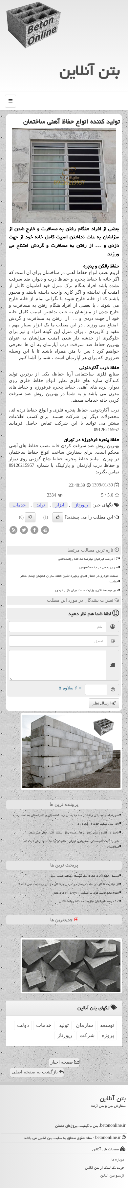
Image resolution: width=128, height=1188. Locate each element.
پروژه (108, 1035)
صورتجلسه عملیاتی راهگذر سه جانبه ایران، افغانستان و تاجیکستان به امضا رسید (65, 815)
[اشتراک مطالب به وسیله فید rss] (13, 529)
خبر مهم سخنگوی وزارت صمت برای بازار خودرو (86, 590)
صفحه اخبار (62, 1062)
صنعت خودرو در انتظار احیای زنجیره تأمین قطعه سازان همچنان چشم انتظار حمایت (69, 579)
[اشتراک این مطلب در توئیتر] (24, 529)
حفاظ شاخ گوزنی (46, 458)
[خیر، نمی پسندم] (30, 517)
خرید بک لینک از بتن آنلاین (104, 1167)
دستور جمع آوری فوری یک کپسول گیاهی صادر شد (85, 875)
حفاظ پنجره (86, 279)
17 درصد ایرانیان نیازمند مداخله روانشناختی (88, 559)
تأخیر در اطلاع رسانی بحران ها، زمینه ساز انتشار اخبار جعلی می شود (74, 832)
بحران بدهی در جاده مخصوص (98, 567)
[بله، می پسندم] (58, 517)
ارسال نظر (102, 703)
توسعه (107, 1025)
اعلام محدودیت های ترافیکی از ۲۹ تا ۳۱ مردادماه (86, 892)
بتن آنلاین (89, 70)
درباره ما (118, 1159)
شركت (87, 1035)
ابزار (59, 505)
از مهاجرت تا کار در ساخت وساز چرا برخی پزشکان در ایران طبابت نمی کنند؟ (69, 884)
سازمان (84, 1025)
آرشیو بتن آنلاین (112, 1175)
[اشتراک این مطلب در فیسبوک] (34, 529)
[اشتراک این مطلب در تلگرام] (45, 529)
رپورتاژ (81, 505)
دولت (23, 1025)
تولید (40, 505)
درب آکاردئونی (105, 410)
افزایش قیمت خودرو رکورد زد (98, 823)
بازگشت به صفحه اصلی (35, 1071)
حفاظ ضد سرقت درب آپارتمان (74, 344)
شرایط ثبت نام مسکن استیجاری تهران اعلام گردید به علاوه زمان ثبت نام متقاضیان (71, 844)
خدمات (19, 505)
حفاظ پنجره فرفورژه (54, 387)
